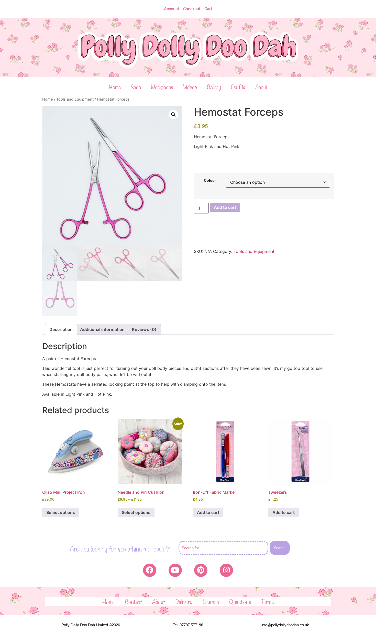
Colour (210, 180)
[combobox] (223, 548)
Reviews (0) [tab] (144, 329)
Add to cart (225, 207)
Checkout (191, 8)
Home (115, 86)
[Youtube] (175, 570)
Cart (208, 8)
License (211, 601)
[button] (173, 114)
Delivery (184, 601)
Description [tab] (61, 329)
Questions (240, 601)
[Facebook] (149, 570)
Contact (133, 601)
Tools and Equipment (75, 99)
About (261, 86)
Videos (190, 86)
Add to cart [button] (208, 512)
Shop (136, 86)
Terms (267, 601)
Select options (60, 512)
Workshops (162, 86)
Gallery (214, 86)
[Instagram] (226, 570)
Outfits (238, 86)
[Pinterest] (200, 570)
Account (171, 8)
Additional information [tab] (102, 329)
